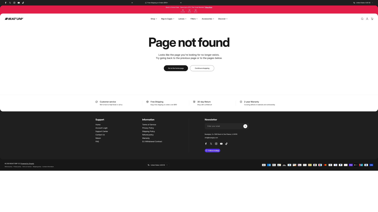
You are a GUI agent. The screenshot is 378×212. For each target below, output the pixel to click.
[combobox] (363, 2)
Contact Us (100, 135)
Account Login (101, 128)
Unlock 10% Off (59, 181)
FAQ (97, 141)
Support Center (101, 131)
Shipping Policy (148, 131)
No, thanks (60, 187)
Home (97, 125)
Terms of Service (149, 125)
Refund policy (148, 135)
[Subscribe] (245, 126)
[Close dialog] (76, 155)
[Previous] (132, 2)
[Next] (181, 2)
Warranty (146, 138)
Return (98, 138)
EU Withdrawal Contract (152, 141)
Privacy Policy (148, 128)
